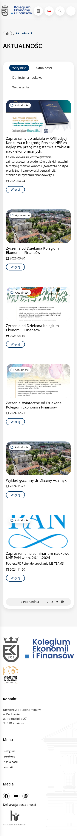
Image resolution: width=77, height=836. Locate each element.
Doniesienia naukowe (27, 78)
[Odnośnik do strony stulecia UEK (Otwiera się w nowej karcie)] (38, 675)
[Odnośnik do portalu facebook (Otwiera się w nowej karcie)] (6, 796)
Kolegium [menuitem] (10, 751)
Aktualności (44, 68)
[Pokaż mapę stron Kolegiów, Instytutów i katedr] (38, 11)
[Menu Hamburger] (71, 11)
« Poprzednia (30, 602)
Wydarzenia (20, 87)
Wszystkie (19, 68)
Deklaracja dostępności (19, 805)
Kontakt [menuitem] (8, 767)
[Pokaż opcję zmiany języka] (49, 11)
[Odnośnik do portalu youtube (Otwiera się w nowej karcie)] (16, 796)
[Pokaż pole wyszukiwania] (60, 11)
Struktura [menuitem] (10, 756)
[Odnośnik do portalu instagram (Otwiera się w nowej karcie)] (25, 796)
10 (62, 601)
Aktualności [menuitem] (11, 762)
